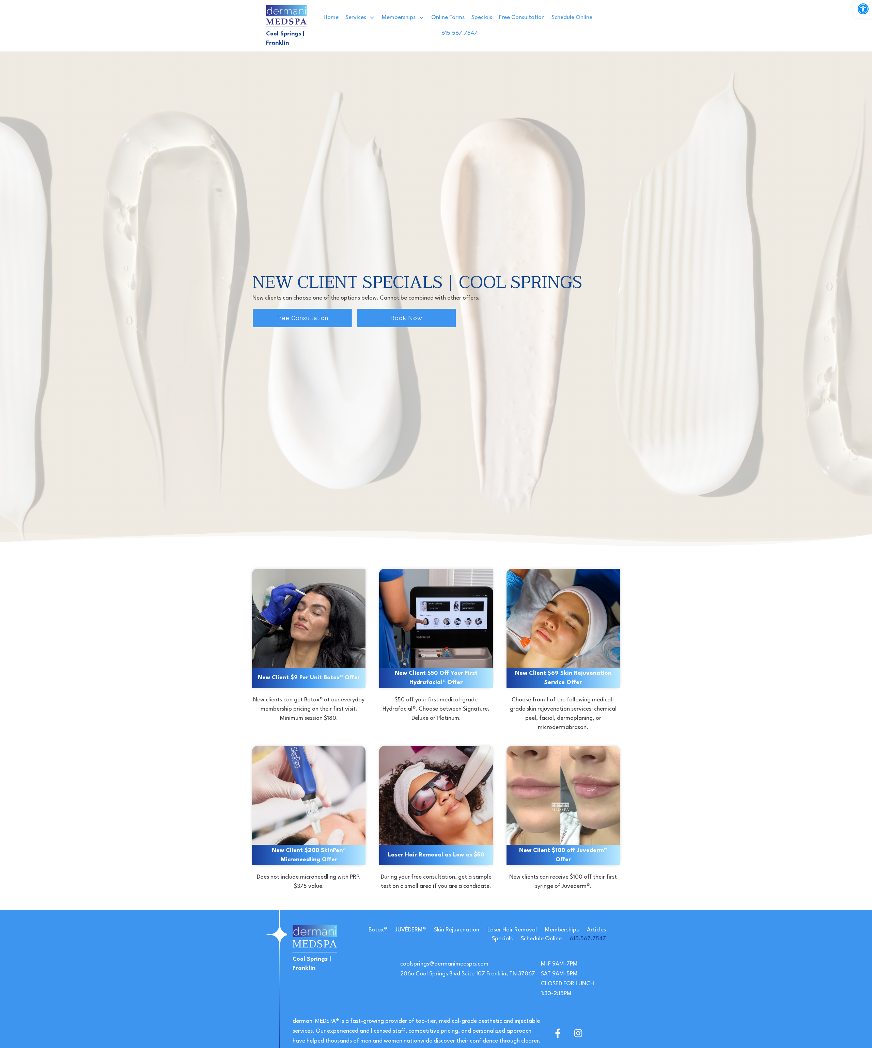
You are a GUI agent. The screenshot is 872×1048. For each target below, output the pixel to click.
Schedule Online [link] (541, 939)
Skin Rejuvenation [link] (456, 930)
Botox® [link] (378, 930)
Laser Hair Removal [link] (512, 930)
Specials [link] (502, 939)
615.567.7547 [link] (588, 939)
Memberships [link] (562, 930)
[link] (863, 9)
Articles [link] (596, 930)
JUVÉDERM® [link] (410, 930)
